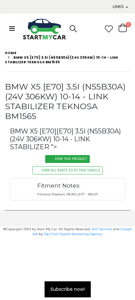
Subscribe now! (67, 289)
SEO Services (101, 229)
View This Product (71, 158)
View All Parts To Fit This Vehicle (71, 170)
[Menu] (12, 28)
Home (10, 53)
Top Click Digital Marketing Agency (73, 234)
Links (118, 6)
